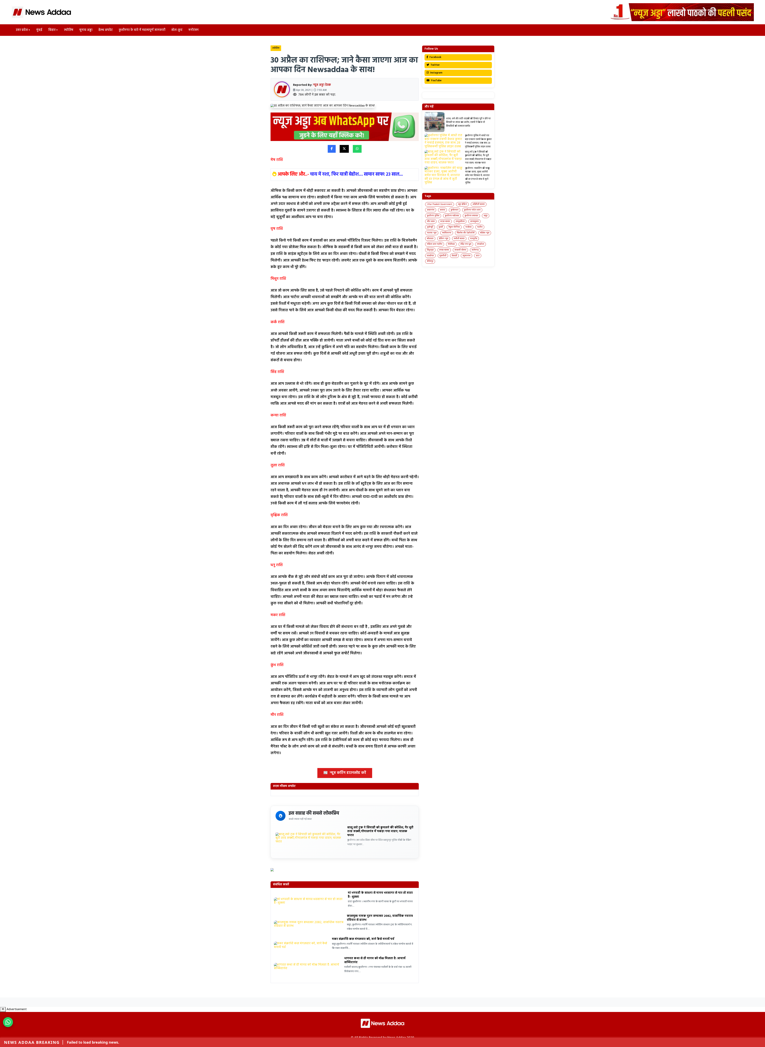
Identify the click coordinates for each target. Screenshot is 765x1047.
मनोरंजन (193, 30)
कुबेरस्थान (454, 210)
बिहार (52, 30)
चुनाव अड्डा (85, 30)
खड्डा (485, 215)
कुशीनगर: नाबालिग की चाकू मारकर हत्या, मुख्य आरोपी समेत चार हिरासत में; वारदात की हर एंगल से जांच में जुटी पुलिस (477, 175)
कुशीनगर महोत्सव (452, 215)
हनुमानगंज (466, 255)
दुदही (441, 227)
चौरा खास (431, 221)
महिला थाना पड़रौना (434, 244)
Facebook (435, 57)
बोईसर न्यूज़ (484, 233)
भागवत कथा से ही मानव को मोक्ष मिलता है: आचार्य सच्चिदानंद (374, 960)
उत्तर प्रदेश (22, 30)
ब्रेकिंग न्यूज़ (443, 238)
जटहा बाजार (445, 221)
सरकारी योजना (460, 250)
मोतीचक (451, 244)
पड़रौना (480, 227)
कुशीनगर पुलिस (433, 215)
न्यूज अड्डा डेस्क (322, 85)
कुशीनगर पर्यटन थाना (472, 210)
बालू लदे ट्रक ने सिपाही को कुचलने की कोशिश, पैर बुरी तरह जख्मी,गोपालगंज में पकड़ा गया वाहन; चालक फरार (380, 831)
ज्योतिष (68, 30)
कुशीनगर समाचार (471, 215)
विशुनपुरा (430, 250)
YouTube (435, 80)
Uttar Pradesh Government (439, 204)
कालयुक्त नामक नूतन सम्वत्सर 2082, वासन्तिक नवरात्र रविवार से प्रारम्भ (380, 918)
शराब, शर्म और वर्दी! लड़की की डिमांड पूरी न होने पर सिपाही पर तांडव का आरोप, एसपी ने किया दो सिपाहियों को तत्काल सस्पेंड (468, 122)
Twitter (435, 65)
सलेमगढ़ (475, 250)
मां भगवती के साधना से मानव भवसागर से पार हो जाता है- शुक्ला (380, 894)
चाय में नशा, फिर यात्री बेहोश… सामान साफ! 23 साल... (356, 174)
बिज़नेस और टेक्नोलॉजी (466, 233)
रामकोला (480, 244)
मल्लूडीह (473, 238)
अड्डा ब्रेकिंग (462, 204)
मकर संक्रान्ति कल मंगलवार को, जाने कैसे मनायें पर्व (363, 939)
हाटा (478, 255)
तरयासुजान (474, 221)
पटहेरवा (468, 227)
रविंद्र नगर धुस (465, 244)
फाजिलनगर (446, 233)
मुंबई (39, 30)
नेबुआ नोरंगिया (454, 227)
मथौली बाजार (459, 238)
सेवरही (454, 255)
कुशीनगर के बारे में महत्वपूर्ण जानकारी (142, 30)
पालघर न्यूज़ (431, 233)
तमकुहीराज (460, 221)
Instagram (436, 73)
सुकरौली (442, 255)
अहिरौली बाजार (479, 204)
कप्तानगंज (430, 210)
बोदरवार (430, 238)
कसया (442, 210)
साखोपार (430, 255)
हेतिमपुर (430, 261)
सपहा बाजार (444, 250)
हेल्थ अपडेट (105, 30)
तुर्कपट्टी (430, 227)
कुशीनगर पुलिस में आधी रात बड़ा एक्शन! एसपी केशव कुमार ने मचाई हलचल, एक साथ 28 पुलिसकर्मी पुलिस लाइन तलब (478, 141)
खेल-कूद (176, 30)
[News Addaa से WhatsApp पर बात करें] (8, 1022)
